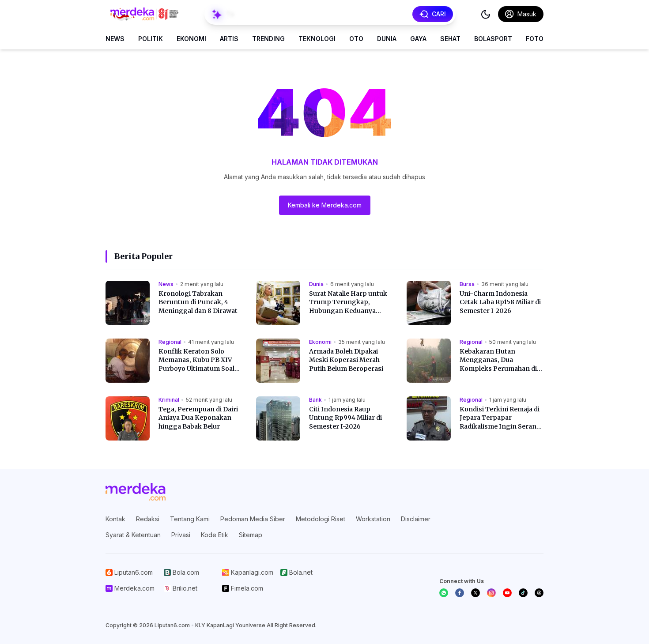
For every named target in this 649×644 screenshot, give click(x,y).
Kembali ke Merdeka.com (325, 205)
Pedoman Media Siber (252, 519)
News (115, 38)
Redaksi (147, 519)
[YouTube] (507, 592)
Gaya (418, 38)
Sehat (450, 38)
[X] (475, 592)
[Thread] (539, 592)
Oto (356, 38)
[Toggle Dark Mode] (485, 14)
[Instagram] (491, 592)
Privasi (180, 535)
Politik (150, 38)
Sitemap (250, 535)
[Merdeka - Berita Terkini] (144, 14)
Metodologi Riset (320, 519)
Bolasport (493, 38)
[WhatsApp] (443, 592)
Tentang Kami (190, 519)
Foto (534, 38)
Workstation (373, 519)
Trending (268, 38)
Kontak (115, 519)
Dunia (386, 38)
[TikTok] (523, 592)
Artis (229, 38)
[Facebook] (459, 592)
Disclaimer (415, 519)
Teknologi (317, 38)
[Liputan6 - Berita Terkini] (136, 492)
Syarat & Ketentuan (133, 535)
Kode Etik (214, 535)
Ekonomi (191, 38)
